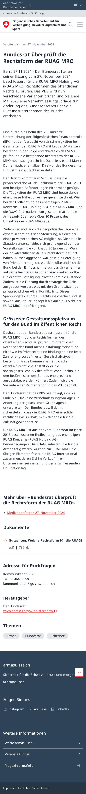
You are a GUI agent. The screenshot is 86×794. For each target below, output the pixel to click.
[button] (79, 672)
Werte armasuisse (18, 743)
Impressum (9, 788)
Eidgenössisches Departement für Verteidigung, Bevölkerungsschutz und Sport (39, 25)
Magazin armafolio (19, 765)
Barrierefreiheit (40, 788)
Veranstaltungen (17, 754)
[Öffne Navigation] (80, 24)
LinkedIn (62, 709)
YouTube (40, 709)
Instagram (16, 709)
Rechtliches (24, 788)
